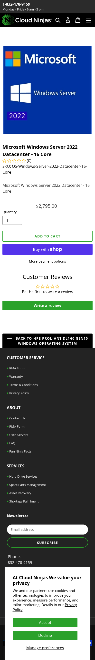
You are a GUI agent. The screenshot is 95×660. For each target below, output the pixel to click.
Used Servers (18, 435)
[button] (14, 160)
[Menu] (88, 19)
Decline (45, 635)
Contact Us (17, 418)
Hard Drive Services (23, 476)
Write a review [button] (47, 305)
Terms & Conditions (23, 385)
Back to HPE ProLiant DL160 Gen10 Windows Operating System (51, 341)
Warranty (16, 376)
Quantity (9, 212)
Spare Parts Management (27, 485)
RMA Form (17, 368)
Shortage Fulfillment (24, 501)
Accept (45, 622)
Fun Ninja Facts (20, 451)
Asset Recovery (20, 493)
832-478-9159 (20, 562)
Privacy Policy (19, 393)
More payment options (47, 261)
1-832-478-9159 (16, 4)
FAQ (12, 443)
